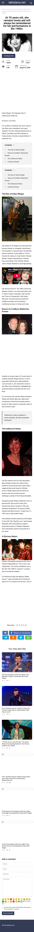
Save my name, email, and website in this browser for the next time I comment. (17, 908)
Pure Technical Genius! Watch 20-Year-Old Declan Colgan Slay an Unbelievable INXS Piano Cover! (16, 710)
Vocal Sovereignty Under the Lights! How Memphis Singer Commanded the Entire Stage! (15, 676)
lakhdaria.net (17, 2)
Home (3, 9)
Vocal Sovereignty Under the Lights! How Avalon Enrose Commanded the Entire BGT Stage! (16, 846)
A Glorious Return (13, 162)
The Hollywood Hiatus (15, 158)
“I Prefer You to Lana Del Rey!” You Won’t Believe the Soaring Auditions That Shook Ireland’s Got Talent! (15, 743)
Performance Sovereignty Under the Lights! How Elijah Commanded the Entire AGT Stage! (17, 812)
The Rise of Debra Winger (16, 150)
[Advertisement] (17, 92)
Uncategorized (8, 56)
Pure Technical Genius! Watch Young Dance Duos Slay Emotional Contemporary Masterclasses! (16, 778)
